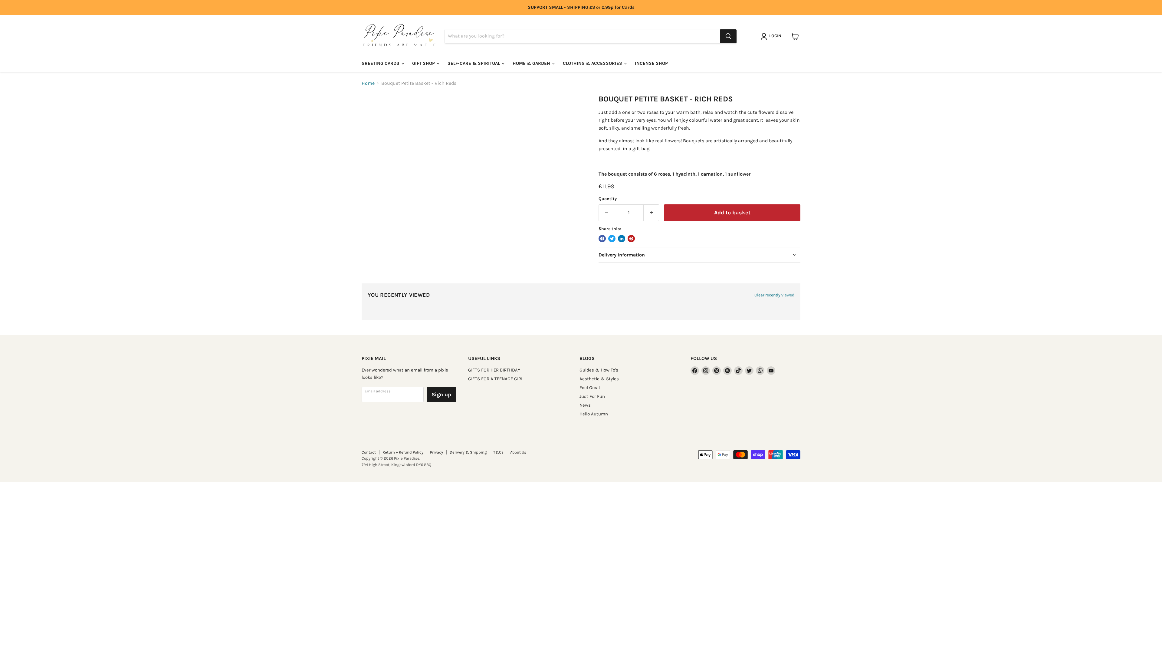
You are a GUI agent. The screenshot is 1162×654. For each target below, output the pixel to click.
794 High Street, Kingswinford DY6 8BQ (396, 464)
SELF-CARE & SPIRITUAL (474, 63)
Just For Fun (592, 396)
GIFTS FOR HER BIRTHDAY (494, 370)
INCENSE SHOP (651, 63)
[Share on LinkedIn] (621, 238)
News (585, 405)
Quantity (608, 199)
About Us (518, 452)
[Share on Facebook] (602, 238)
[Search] (728, 36)
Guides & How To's (598, 370)
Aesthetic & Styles (599, 379)
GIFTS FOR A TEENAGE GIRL (495, 379)
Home (368, 83)
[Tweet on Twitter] (611, 238)
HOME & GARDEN (532, 63)
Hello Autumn (593, 414)
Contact (369, 452)
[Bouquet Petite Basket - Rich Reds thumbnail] (373, 112)
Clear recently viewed (774, 295)
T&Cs (498, 452)
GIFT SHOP (424, 63)
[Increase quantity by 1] (651, 212)
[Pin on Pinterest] (631, 238)
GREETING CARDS (381, 63)
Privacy (436, 452)
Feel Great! (590, 387)
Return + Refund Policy (402, 452)
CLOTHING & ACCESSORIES (593, 63)
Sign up (441, 394)
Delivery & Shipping (468, 452)
